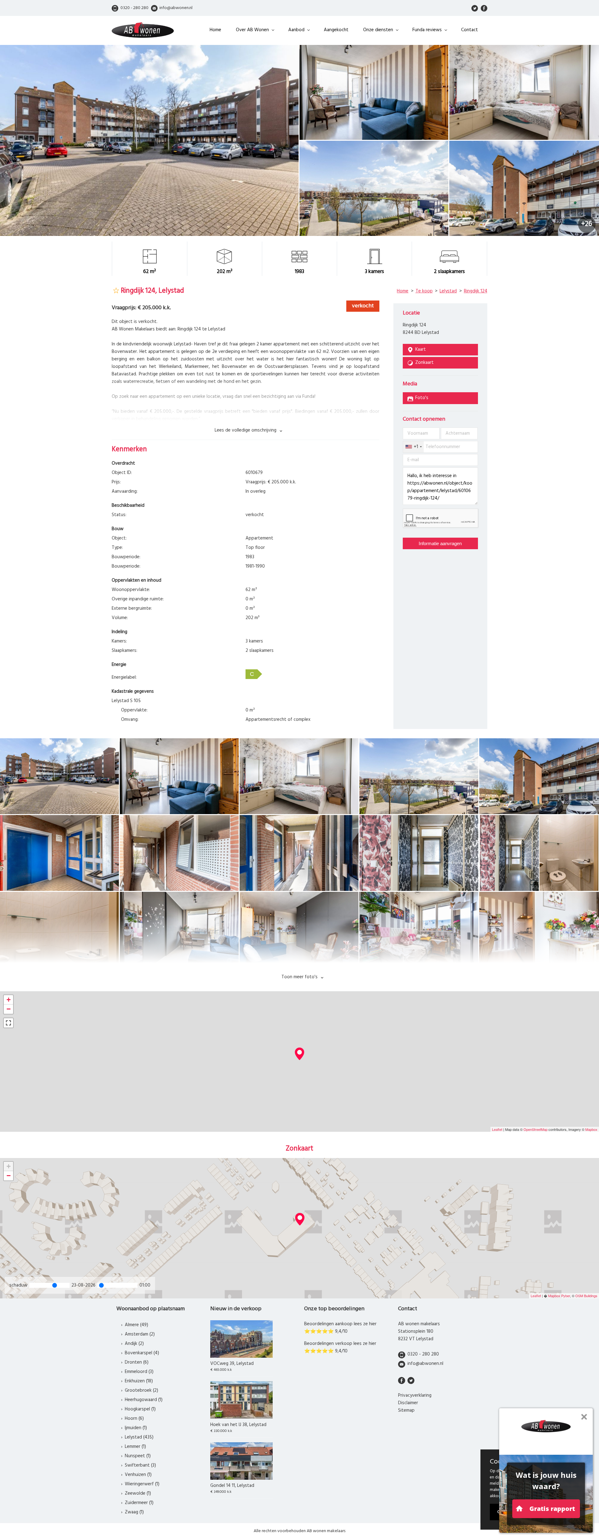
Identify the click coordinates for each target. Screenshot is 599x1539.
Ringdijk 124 (475, 291)
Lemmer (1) (135, 1446)
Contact (469, 30)
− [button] (9, 1009)
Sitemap (406, 1410)
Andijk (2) (134, 1343)
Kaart (420, 349)
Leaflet (497, 1129)
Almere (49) (136, 1325)
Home (215, 30)
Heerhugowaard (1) (144, 1400)
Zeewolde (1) (138, 1493)
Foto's (421, 398)
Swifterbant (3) (140, 1465)
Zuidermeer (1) (139, 1503)
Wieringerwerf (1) (142, 1484)
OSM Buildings (586, 1295)
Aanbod (296, 30)
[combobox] (413, 446)
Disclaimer (408, 1403)
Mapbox (591, 1129)
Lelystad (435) (139, 1437)
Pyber (565, 1295)
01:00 (144, 1285)
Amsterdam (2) (140, 1334)
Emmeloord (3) (139, 1371)
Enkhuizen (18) (139, 1381)
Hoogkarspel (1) (140, 1409)
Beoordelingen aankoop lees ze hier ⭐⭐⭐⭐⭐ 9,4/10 (340, 1327)
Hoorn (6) (134, 1418)
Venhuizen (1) (138, 1474)
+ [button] (9, 1000)
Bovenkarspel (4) (142, 1353)
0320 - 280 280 (423, 1354)
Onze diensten (378, 30)
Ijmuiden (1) (136, 1428)
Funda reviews (427, 30)
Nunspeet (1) (138, 1456)
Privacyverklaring (414, 1395)
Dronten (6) (137, 1362)
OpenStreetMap (536, 1129)
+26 (586, 224)
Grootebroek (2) (141, 1390)
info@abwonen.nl (425, 1363)
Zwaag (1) (134, 1512)
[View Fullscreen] (8, 1023)
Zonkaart (424, 362)
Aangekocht (336, 30)
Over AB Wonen (252, 30)
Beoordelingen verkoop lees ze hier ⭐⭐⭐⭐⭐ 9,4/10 (340, 1347)
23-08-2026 (83, 1285)
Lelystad (448, 291)
